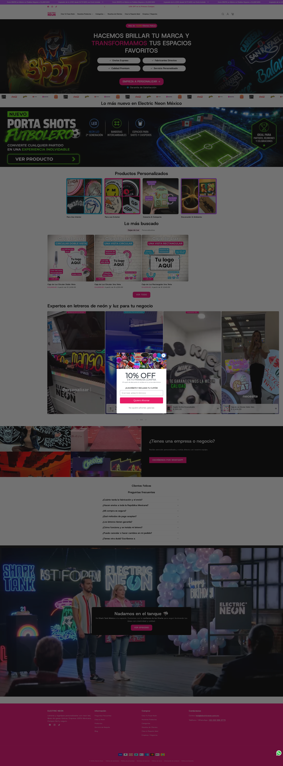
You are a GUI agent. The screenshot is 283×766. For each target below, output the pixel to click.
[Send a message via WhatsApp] (279, 753)
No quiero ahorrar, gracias (141, 408)
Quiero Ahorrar (142, 400)
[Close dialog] (163, 355)
